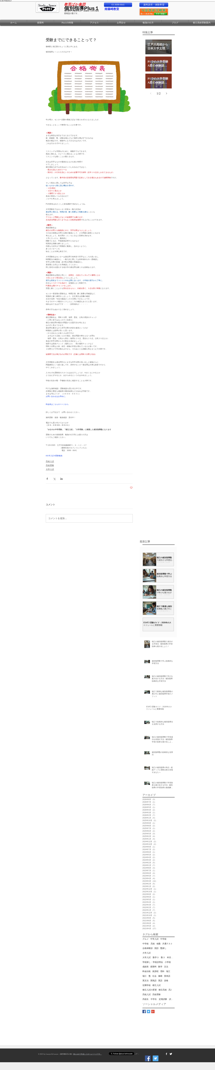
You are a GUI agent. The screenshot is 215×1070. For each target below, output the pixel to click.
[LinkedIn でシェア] (61, 478)
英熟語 (153, 981)
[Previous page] (150, 93)
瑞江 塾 (146, 976)
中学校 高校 (148, 944)
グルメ (145, 939)
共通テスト (167, 944)
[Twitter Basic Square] (148, 1011)
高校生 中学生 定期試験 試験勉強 (158, 999)
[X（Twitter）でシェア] (54, 478)
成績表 (145, 967)
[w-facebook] (166, 1053)
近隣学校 (146, 985)
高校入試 (50, 461)
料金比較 (146, 971)
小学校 (168, 962)
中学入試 (154, 939)
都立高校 (163, 990)
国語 (156, 948)
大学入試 (50, 469)
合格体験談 (147, 948)
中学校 (163, 939)
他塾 (158, 944)
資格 (166, 981)
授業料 (153, 967)
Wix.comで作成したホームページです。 (87, 1054)
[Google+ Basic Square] (153, 1011)
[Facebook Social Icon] (148, 1058)
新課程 (155, 971)
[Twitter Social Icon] (155, 1058)
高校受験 (50, 465)
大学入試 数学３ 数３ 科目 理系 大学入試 (158, 957)
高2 (170, 990)
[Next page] (166, 93)
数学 (160, 967)
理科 (162, 971)
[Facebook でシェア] (47, 478)
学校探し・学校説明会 (152, 962)
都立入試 (156, 985)
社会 (154, 976)
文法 (166, 967)
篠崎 (160, 976)
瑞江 (168, 971)
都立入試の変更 (149, 990)
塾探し (163, 948)
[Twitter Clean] (170, 1053)
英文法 (145, 981)
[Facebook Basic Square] (144, 1011)
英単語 (167, 976)
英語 (160, 981)
